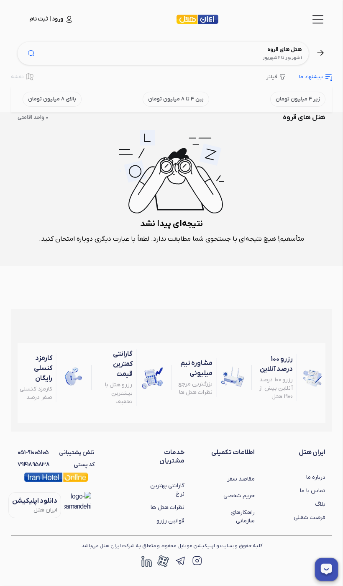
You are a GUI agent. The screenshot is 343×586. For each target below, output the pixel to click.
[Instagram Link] (196, 561)
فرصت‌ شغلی (309, 518)
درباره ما (315, 477)
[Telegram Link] (180, 561)
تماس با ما (312, 491)
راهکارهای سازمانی (242, 517)
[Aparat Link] (163, 561)
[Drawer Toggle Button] (317, 19)
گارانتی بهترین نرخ (167, 490)
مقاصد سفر (241, 479)
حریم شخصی (239, 496)
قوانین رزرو (170, 521)
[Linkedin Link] (146, 561)
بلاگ (320, 504)
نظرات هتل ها (167, 507)
